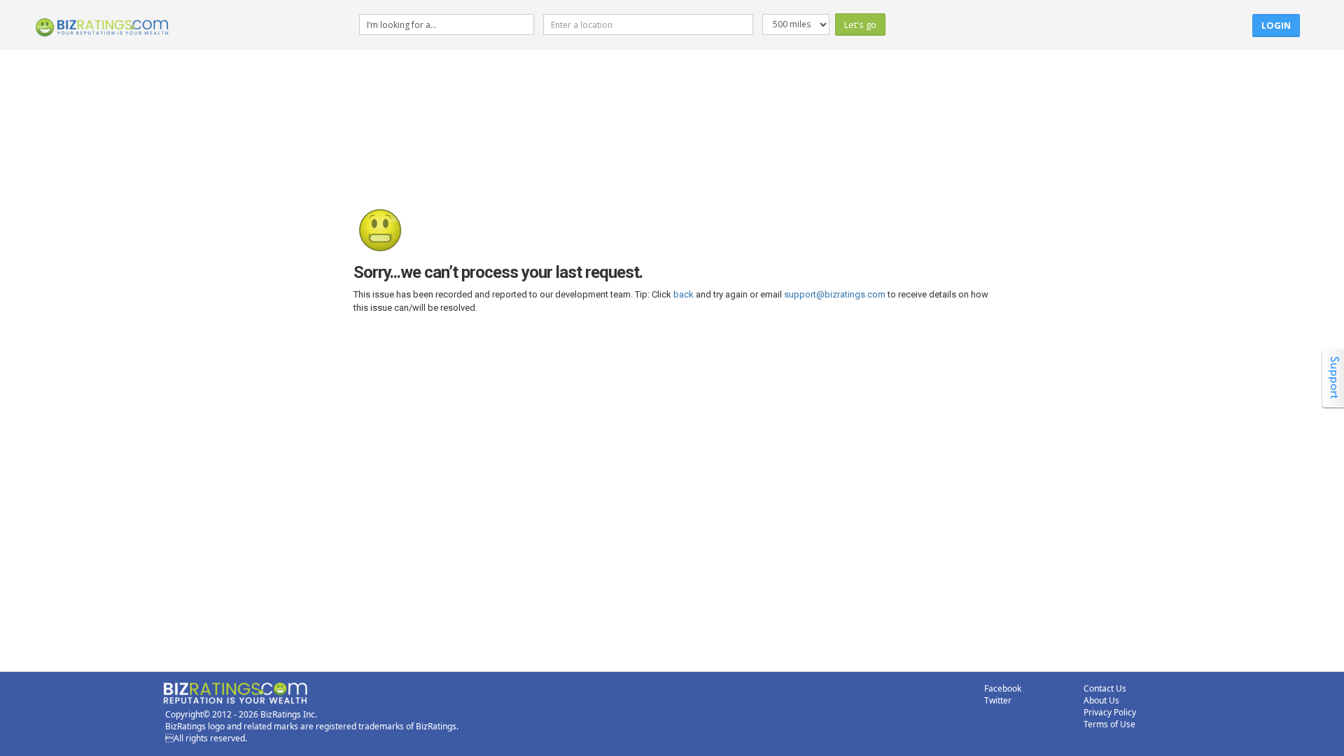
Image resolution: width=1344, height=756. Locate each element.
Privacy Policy (1110, 712)
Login (1276, 25)
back (683, 294)
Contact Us (1105, 688)
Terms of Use (1109, 724)
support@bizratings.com (835, 294)
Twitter (997, 700)
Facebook (1002, 688)
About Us (1101, 700)
